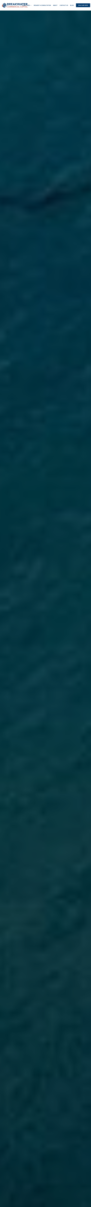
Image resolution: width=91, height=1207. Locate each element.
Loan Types (26, 5)
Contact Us (64, 5)
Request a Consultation (42, 5)
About (55, 5)
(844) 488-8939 (83, 5)
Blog (72, 5)
